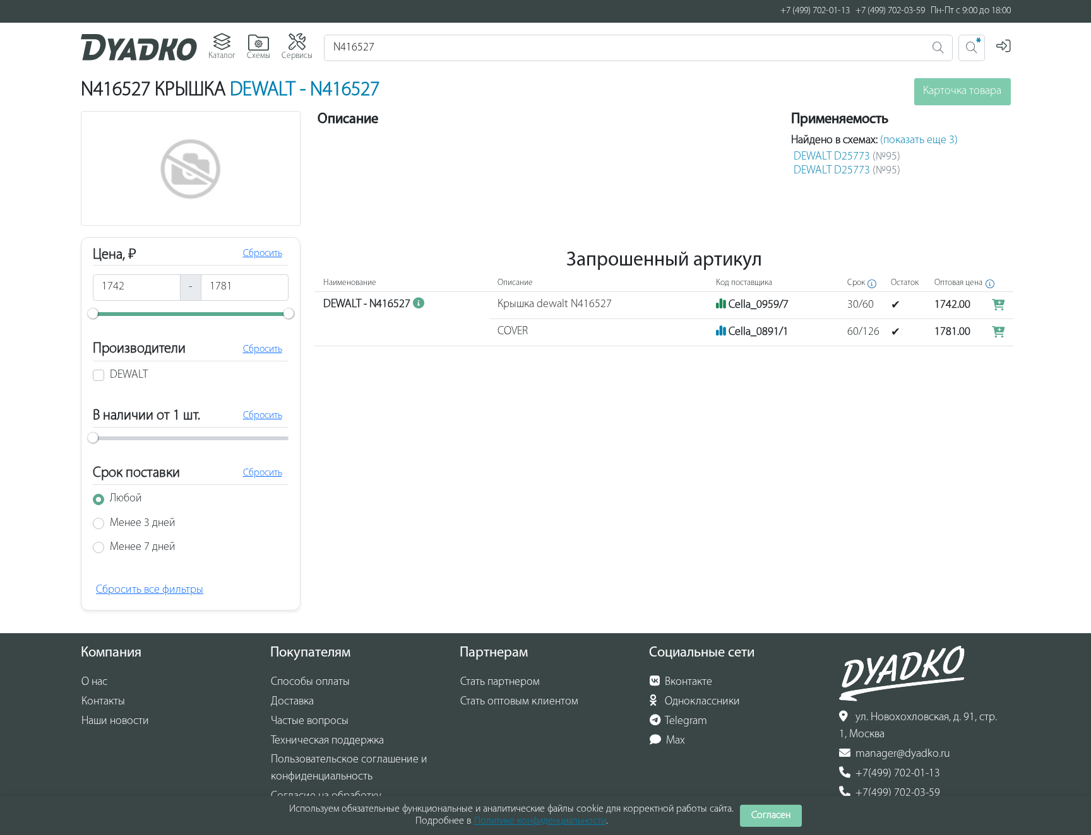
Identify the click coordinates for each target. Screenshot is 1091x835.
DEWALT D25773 (847, 157)
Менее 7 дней (143, 547)
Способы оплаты (310, 682)
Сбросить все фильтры (149, 590)
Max (674, 741)
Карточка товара (962, 91)
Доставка (292, 702)
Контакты (103, 702)
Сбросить (262, 253)
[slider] (93, 313)
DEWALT (129, 375)
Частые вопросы (310, 721)
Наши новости (115, 721)
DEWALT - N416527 (304, 90)
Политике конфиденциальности (540, 821)
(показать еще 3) (919, 140)
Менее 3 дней (143, 523)
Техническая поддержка (327, 741)
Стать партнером (500, 682)
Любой (126, 499)
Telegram (685, 721)
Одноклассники (701, 702)
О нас (94, 682)
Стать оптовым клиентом (519, 702)
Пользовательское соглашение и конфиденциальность (349, 768)
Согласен (770, 815)
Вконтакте (687, 682)
